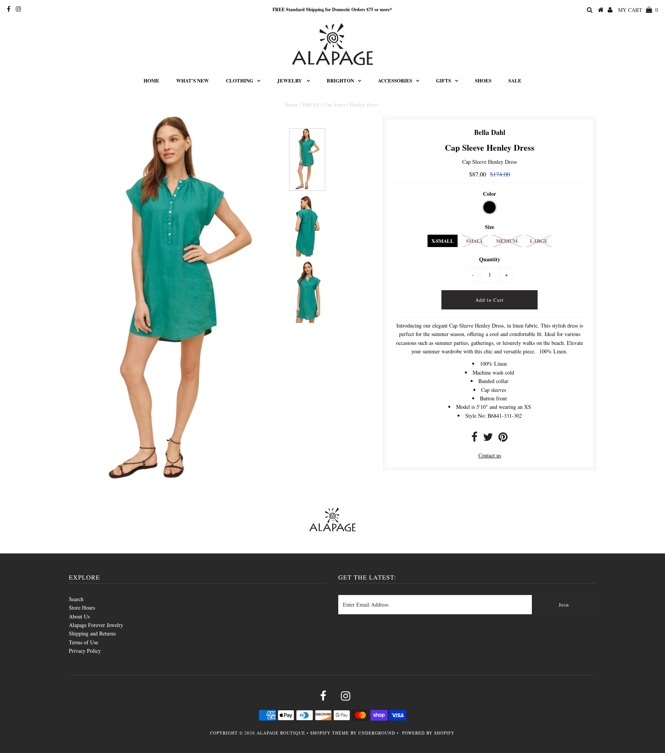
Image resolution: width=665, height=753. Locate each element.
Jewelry (290, 80)
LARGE (539, 240)
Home (151, 80)
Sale (514, 80)
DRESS (311, 104)
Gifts (443, 80)
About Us (79, 616)
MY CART (638, 9)
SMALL (475, 240)
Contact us (489, 455)
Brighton (340, 80)
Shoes (483, 80)
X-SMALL (442, 240)
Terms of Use (83, 642)
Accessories (395, 80)
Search (76, 599)
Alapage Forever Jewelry (96, 625)
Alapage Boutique (281, 733)
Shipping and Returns (92, 633)
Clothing (239, 80)
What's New (192, 80)
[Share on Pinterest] (503, 438)
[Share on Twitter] (488, 438)
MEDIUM (507, 240)
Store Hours (82, 607)
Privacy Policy (85, 650)
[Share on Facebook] (474, 438)
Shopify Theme (329, 733)
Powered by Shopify (428, 733)
